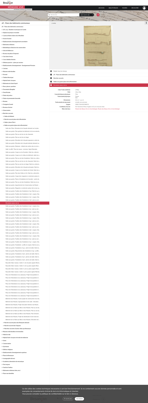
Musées (124, 8)
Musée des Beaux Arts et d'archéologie (86, 109)
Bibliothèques (113, 8)
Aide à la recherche (54, 17)
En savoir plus (68, 398)
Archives (101, 8)
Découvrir (134, 8)
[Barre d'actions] (146, 23)
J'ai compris (79, 398)
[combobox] (86, 14)
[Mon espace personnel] (144, 8)
